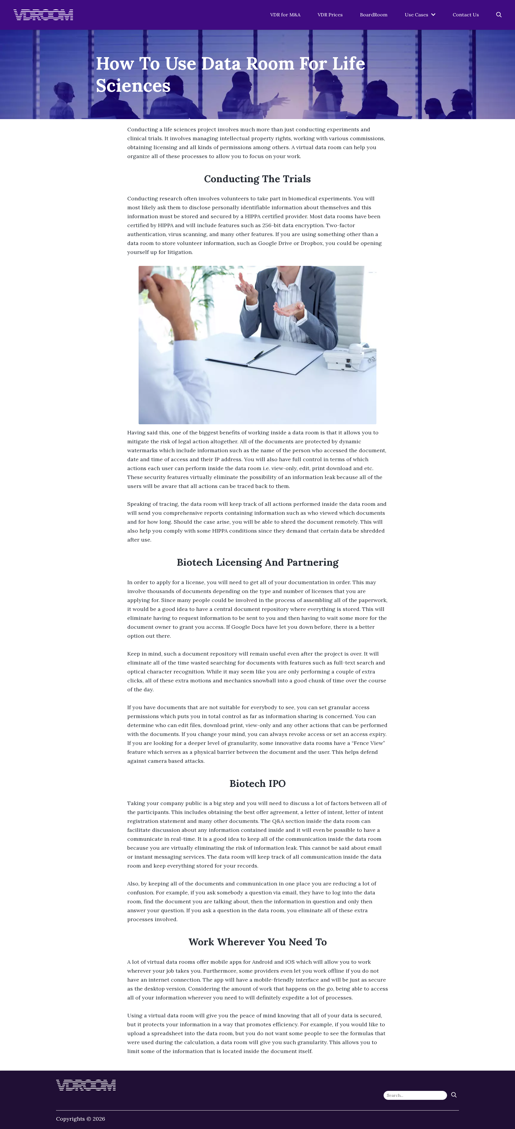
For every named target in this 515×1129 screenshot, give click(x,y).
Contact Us (466, 15)
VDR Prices (330, 15)
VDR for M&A (285, 15)
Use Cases (416, 15)
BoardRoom (373, 15)
